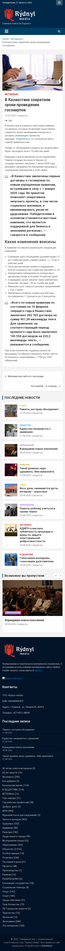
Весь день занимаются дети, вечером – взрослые (39, 490)
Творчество (8, 912)
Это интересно (10, 925)
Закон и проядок (11, 819)
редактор (23, 115)
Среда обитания (11, 900)
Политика (7, 857)
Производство (10, 870)
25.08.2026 (25, 545)
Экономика (8, 921)
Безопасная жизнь (12, 785)
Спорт (23, 406)
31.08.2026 (25, 413)
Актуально (11, 94)
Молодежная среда (13, 840)
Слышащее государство (15, 883)
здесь (38, 670)
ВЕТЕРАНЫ (8, 793)
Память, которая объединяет (39, 409)
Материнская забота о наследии (26, 376)
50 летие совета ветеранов (17, 768)
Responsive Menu (59, 2)
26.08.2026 (25, 495)
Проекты (7, 866)
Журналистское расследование (19, 815)
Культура (25, 465)
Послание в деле (11, 861)
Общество (25, 425)
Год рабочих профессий (15, 802)
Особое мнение (10, 853)
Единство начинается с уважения (20, 738)
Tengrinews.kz (23, 138)
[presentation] (56, 575)
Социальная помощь (13, 887)
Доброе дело (9, 806)
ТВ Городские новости (14, 908)
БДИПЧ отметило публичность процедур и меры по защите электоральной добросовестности (36, 535)
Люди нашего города (14, 836)
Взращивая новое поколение (39, 448)
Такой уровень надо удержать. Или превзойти (37, 470)
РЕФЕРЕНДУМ (10, 878)
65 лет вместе (9, 772)
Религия (6, 874)
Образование (27, 445)
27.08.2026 (25, 475)
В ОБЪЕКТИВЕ (26, 554)
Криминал (7, 827)
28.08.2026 (25, 452)
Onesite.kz (47, 945)
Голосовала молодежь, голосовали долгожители (36, 559)
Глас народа (9, 798)
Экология (7, 917)
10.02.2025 (10, 115)
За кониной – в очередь (44, 386)
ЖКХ (4, 810)
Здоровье (7, 823)
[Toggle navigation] (6, 31)
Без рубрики (9, 781)
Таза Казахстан (10, 904)
